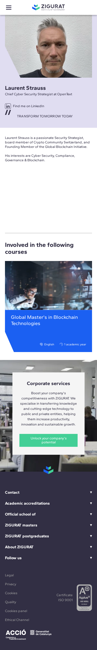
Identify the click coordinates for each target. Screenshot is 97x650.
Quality (10, 602)
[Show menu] (8, 7)
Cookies (11, 593)
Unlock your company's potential (49, 440)
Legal (9, 575)
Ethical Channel (17, 620)
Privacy (10, 584)
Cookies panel (16, 611)
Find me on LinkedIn (28, 106)
